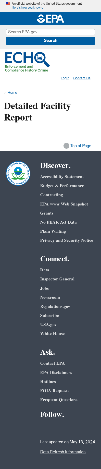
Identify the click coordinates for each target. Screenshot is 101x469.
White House (52, 333)
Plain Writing (53, 231)
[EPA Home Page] (50, 18)
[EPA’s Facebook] (45, 428)
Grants (46, 213)
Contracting (51, 194)
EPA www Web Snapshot (64, 204)
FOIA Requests (54, 390)
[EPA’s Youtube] (69, 428)
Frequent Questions (58, 399)
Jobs (44, 288)
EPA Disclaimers (56, 372)
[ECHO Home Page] (27, 62)
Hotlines (48, 381)
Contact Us (81, 78)
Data (44, 270)
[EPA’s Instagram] (80, 428)
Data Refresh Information (63, 452)
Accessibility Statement (62, 176)
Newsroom (50, 297)
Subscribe (49, 315)
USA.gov (48, 324)
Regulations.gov (55, 306)
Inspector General (57, 279)
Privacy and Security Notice (66, 240)
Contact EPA (52, 363)
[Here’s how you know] (50, 6)
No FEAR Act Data (58, 222)
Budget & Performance (62, 185)
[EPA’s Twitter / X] (57, 428)
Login (65, 78)
